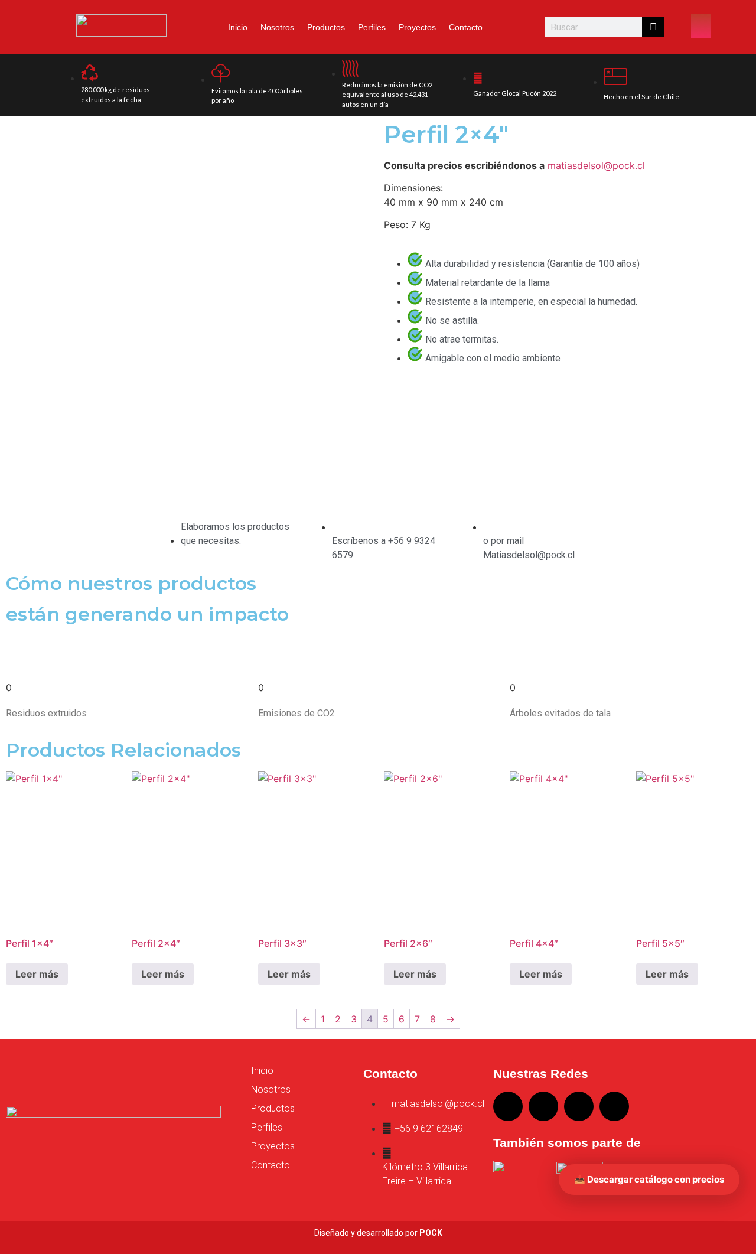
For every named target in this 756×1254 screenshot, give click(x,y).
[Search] (653, 27)
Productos (326, 27)
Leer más (36, 974)
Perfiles (372, 27)
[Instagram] (508, 1106)
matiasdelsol (576, 165)
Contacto (466, 27)
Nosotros (277, 27)
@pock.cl (624, 165)
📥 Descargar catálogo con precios (649, 1179)
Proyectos (417, 27)
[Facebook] (579, 1106)
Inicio (237, 27)
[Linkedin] (543, 1106)
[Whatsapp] (614, 1106)
